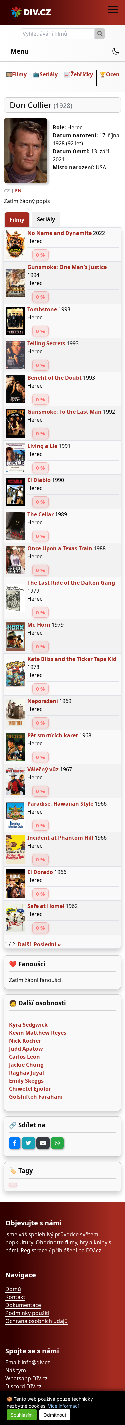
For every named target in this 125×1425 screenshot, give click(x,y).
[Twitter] (28, 1143)
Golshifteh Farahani (36, 1096)
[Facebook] (14, 1143)
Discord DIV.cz (23, 1386)
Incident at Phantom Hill (60, 837)
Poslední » (47, 944)
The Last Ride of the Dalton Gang (71, 582)
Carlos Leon (24, 1056)
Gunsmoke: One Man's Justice (67, 267)
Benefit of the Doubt (54, 377)
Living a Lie (42, 446)
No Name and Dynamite (59, 233)
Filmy (19, 74)
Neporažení (42, 701)
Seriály (49, 74)
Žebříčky (82, 74)
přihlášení (64, 1250)
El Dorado (40, 872)
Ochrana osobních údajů (36, 1321)
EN (18, 190)
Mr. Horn (38, 624)
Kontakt (15, 1297)
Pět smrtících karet (52, 735)
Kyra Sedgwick (28, 1024)
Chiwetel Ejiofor (30, 1088)
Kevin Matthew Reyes (37, 1032)
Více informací (63, 1406)
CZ (7, 190)
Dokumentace (23, 1305)
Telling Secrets (46, 343)
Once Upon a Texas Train (59, 548)
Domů (13, 1289)
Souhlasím (22, 1415)
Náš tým (15, 1370)
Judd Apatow (26, 1048)
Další (24, 944)
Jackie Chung (26, 1064)
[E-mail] (43, 1143)
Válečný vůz (43, 769)
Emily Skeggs (26, 1080)
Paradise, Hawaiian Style (60, 803)
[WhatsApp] (57, 1143)
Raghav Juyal (26, 1072)
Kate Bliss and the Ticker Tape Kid (71, 659)
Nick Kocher (25, 1040)
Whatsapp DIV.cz (26, 1378)
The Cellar (40, 514)
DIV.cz (93, 1250)
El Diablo (39, 480)
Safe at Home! (45, 906)
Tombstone (42, 309)
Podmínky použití (27, 1313)
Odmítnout (54, 1415)
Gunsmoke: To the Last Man (64, 411)
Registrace (34, 1250)
